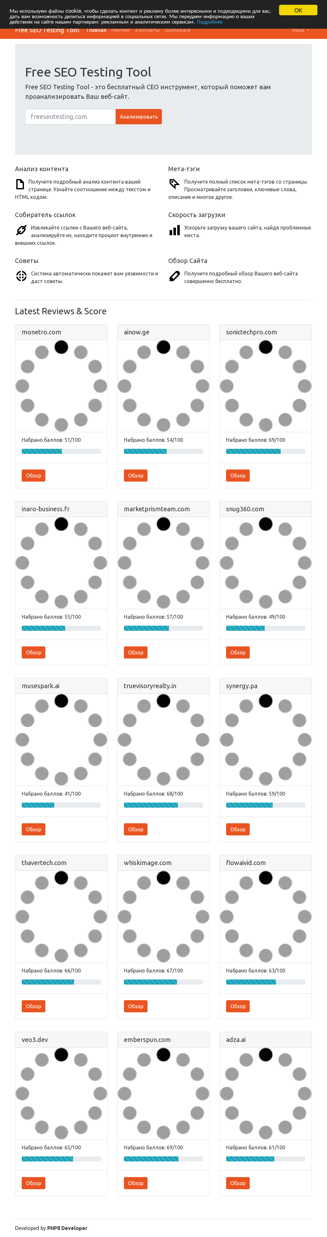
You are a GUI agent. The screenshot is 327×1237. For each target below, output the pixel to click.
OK (298, 10)
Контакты (147, 30)
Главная (96, 30)
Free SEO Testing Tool (47, 29)
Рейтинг (120, 30)
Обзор (33, 475)
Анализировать (139, 117)
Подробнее (210, 21)
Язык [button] (299, 30)
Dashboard (178, 30)
